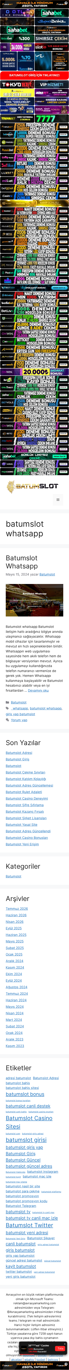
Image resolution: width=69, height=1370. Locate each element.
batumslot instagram (42, 1172)
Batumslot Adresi (19, 753)
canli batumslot (21, 1243)
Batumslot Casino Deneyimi (27, 798)
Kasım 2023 (15, 1046)
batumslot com (13, 1133)
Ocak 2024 (14, 1033)
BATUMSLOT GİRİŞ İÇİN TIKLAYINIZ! (34, 75)
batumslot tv (18, 1211)
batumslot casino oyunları (41, 1111)
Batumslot (18, 702)
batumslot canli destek (28, 1105)
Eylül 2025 (14, 928)
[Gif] (34, 203)
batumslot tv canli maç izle (32, 1217)
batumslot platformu (51, 1191)
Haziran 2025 (16, 935)
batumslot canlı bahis (16, 1111)
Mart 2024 (14, 1020)
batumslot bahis (18, 1083)
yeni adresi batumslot (44, 1272)
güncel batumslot (52, 1261)
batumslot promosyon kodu (26, 1201)
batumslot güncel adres (29, 1166)
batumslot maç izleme (16, 1182)
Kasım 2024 (15, 967)
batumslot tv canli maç (43, 1212)
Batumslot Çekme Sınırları (25, 772)
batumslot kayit (13, 1177)
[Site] (34, 126)
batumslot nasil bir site (23, 1186)
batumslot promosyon (22, 1196)
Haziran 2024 (16, 1000)
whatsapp (19, 708)
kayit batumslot (21, 1266)
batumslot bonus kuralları (18, 1100)
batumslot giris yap (24, 1147)
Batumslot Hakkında (15, 1172)
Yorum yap (19, 720)
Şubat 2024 (15, 1026)
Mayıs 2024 (15, 1007)
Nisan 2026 (15, 922)
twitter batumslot (19, 1272)
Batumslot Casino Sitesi (29, 1122)
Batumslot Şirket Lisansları (26, 818)
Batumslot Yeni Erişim (22, 844)
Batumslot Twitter (29, 1225)
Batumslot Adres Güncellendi (28, 831)
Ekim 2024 (14, 974)
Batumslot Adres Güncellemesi (29, 785)
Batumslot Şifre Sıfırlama (25, 805)
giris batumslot (20, 1250)
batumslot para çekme (22, 1191)
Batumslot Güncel (23, 1159)
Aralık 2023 (14, 1039)
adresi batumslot (18, 1078)
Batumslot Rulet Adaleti (24, 792)
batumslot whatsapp (46, 708)
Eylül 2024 (14, 980)
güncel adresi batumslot (24, 1260)
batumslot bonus (25, 1094)
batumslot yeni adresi (27, 1232)
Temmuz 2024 (17, 994)
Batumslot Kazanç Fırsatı (25, 812)
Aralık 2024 (14, 961)
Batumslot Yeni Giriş (15, 1238)
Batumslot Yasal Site (21, 825)
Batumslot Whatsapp (22, 562)
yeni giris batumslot (20, 1277)
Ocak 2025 (14, 954)
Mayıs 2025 (15, 941)
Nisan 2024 (15, 1013)
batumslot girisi (26, 1139)
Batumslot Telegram (21, 1206)
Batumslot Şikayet (41, 1238)
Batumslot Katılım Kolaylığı (26, 779)
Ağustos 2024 (16, 987)
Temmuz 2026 (17, 909)
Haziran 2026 (16, 915)
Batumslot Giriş (17, 759)
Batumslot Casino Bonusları (27, 838)
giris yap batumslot (20, 714)
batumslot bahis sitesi (22, 1088)
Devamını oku (38, 690)
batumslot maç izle (37, 1176)
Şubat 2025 (15, 948)
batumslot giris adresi (33, 1133)
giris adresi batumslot (48, 1244)
